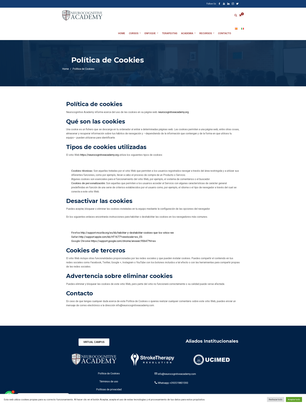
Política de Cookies (109, 373)
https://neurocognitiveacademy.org (99, 154)
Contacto (224, 33)
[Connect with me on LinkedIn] (228, 4)
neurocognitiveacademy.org (173, 112)
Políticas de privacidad (109, 389)
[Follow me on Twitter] (237, 4)
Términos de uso (108, 381)
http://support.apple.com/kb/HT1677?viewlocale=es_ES (110, 236)
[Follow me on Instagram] (233, 4)
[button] (94, 342)
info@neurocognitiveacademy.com (177, 373)
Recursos (205, 33)
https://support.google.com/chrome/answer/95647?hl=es (123, 241)
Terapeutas (169, 33)
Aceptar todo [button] (294, 399)
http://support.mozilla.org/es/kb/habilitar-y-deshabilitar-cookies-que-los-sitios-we (127, 232)
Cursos (133, 33)
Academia (187, 33)
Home (121, 33)
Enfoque (150, 33)
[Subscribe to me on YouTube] (224, 4)
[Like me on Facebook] (219, 4)
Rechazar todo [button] (275, 399)
